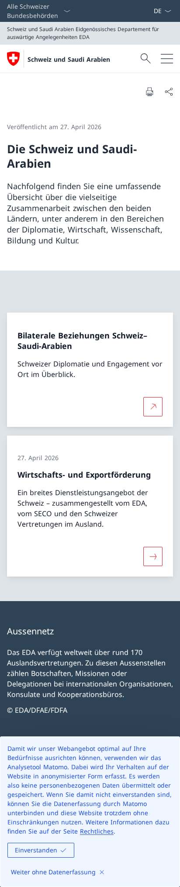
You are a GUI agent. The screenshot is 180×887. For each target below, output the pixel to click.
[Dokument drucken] (149, 91)
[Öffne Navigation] (167, 58)
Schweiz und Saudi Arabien (69, 59)
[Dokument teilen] (168, 91)
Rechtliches (97, 831)
